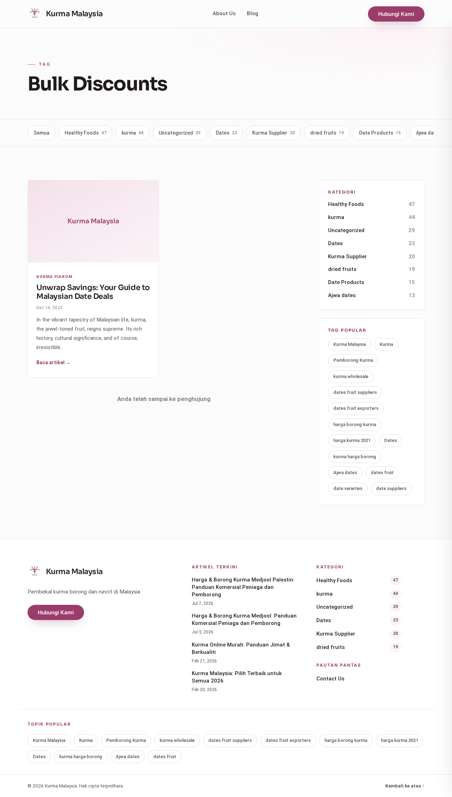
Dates (226, 133)
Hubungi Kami (396, 14)
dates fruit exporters (356, 408)
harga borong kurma (354, 424)
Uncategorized (180, 133)
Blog (252, 13)
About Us (224, 13)
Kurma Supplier (273, 133)
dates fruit (382, 472)
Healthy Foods (85, 133)
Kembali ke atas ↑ (404, 786)
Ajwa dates (371, 295)
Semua (41, 133)
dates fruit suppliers (355, 392)
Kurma (386, 344)
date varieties (347, 488)
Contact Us (330, 678)
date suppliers (391, 488)
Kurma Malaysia (349, 344)
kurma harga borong (354, 456)
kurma (132, 133)
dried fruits (327, 133)
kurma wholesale (350, 376)
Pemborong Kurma (353, 360)
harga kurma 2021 (351, 440)
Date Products (380, 133)
